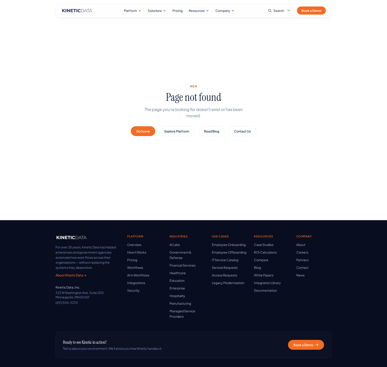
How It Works (136, 252)
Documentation (265, 290)
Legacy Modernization (228, 283)
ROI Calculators (265, 252)
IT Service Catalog (225, 260)
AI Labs (175, 245)
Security (133, 290)
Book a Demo (311, 11)
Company (222, 11)
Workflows (135, 267)
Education (177, 280)
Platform (130, 11)
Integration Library (267, 283)
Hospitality (177, 296)
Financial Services (183, 265)
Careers (302, 252)
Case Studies (263, 245)
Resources (197, 11)
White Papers (263, 275)
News (300, 275)
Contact (302, 267)
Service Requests (225, 267)
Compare (261, 260)
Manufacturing (180, 303)
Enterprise (177, 288)
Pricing (177, 11)
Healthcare (178, 273)
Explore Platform (176, 131)
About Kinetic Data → (71, 275)
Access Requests (224, 275)
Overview (134, 245)
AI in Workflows (138, 275)
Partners (302, 260)
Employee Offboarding (229, 252)
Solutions (155, 11)
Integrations (136, 283)
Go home (143, 131)
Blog (257, 267)
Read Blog (211, 131)
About (300, 245)
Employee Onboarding (229, 245)
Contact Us (242, 131)
